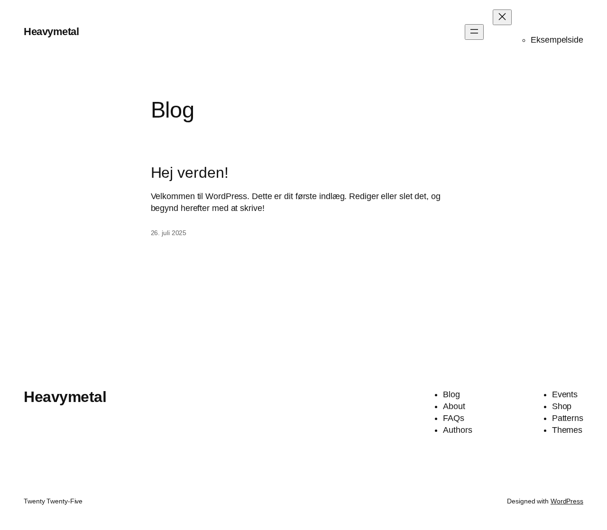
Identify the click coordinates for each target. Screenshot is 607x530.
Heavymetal (51, 31)
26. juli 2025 (169, 233)
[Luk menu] (502, 17)
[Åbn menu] (474, 32)
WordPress (567, 501)
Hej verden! (190, 172)
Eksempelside (557, 40)
